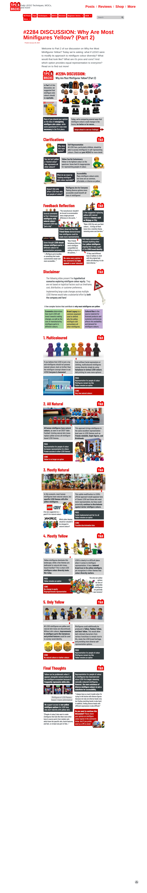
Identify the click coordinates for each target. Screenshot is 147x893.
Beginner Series (74, 16)
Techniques (42, 16)
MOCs (54, 16)
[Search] (122, 17)
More (132, 6)
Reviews (105, 6)
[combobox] (109, 17)
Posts (90, 6)
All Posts (27, 16)
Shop (119, 6)
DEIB (87, 16)
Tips (34, 16)
